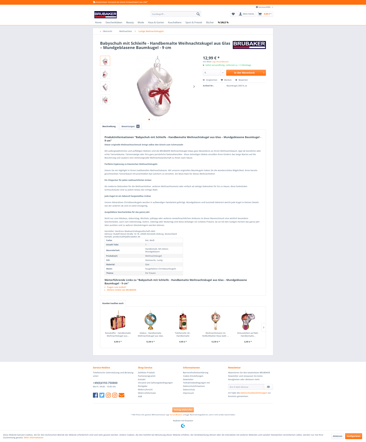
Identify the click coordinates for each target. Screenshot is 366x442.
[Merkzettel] (233, 14)
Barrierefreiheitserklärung (195, 372)
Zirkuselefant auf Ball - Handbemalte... (248, 334)
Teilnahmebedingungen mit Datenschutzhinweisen (196, 384)
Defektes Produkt (146, 372)
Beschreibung (109, 126)
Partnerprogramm (146, 376)
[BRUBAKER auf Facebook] (95, 395)
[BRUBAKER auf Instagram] (108, 395)
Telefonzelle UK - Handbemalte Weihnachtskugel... (183, 334)
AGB (140, 396)
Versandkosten (176, 414)
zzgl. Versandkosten (220, 61)
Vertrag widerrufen (183, 409)
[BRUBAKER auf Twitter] (101, 395)
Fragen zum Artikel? (116, 287)
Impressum (188, 393)
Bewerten (243, 80)
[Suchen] (198, 14)
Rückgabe (142, 386)
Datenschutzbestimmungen (253, 392)
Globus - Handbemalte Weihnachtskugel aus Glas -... (150, 334)
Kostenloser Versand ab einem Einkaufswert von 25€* (122, 2)
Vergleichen (211, 80)
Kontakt (141, 379)
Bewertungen (130, 126)
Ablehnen (337, 436)
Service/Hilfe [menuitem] (264, 7)
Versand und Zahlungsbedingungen (155, 382)
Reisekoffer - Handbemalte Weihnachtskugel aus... (118, 334)
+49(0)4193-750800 (105, 383)
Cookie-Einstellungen (193, 376)
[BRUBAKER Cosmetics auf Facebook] (114, 395)
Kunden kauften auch (113, 303)
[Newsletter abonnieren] (268, 387)
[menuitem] (176, 14)
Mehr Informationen (33, 437)
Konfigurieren (353, 436)
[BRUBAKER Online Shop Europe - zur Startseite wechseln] (105, 14)
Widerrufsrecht (145, 389)
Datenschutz (189, 389)
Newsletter (188, 379)
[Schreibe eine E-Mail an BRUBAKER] (121, 395)
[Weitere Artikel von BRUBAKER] (249, 46)
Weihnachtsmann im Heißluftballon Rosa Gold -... (215, 334)
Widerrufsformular (147, 393)
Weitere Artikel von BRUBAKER (121, 289)
